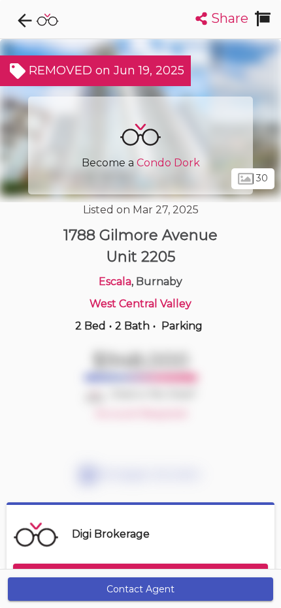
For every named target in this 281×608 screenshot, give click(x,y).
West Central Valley (140, 303)
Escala (115, 281)
